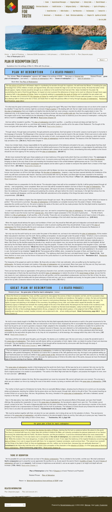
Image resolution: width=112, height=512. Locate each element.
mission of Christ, (77, 445)
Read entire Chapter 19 (18, 334)
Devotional (47, 15)
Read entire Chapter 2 (54, 126)
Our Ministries (77, 11)
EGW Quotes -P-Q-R (68, 54)
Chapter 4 (57, 471)
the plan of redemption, (52, 172)
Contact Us (101, 11)
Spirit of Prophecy (99, 6)
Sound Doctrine (51, 11)
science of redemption (40, 78)
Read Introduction (11, 179)
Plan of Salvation (48, 475)
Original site (79, 76)
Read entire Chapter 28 (33, 166)
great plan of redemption (16, 341)
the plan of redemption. (89, 98)
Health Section (56, 6)
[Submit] (24, 505)
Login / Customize (101, 505)
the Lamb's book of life (46, 355)
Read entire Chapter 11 (29, 465)
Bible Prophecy (84, 6)
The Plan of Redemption (29, 82)
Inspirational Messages (59, 2)
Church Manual (100, 2)
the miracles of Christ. (25, 94)
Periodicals (58, 15)
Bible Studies (65, 11)
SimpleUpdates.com (67, 505)
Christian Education (42, 6)
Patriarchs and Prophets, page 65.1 (22, 229)
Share (102, 60)
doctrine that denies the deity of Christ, (43, 430)
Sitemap (87, 505)
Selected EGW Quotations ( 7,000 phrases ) (42, 54)
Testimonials (90, 11)
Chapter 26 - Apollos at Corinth (96, 15)
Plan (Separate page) (85, 54)
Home (47, 2)
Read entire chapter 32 (52, 447)
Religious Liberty (71, 6)
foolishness (41, 443)
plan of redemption (41, 122)
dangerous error (18, 430)
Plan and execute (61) (30, 492)
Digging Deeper (74, 2)
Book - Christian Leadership (74, 15)
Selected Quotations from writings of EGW (42, 481)
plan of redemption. (93, 186)
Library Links (87, 2)
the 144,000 (102, 20)
